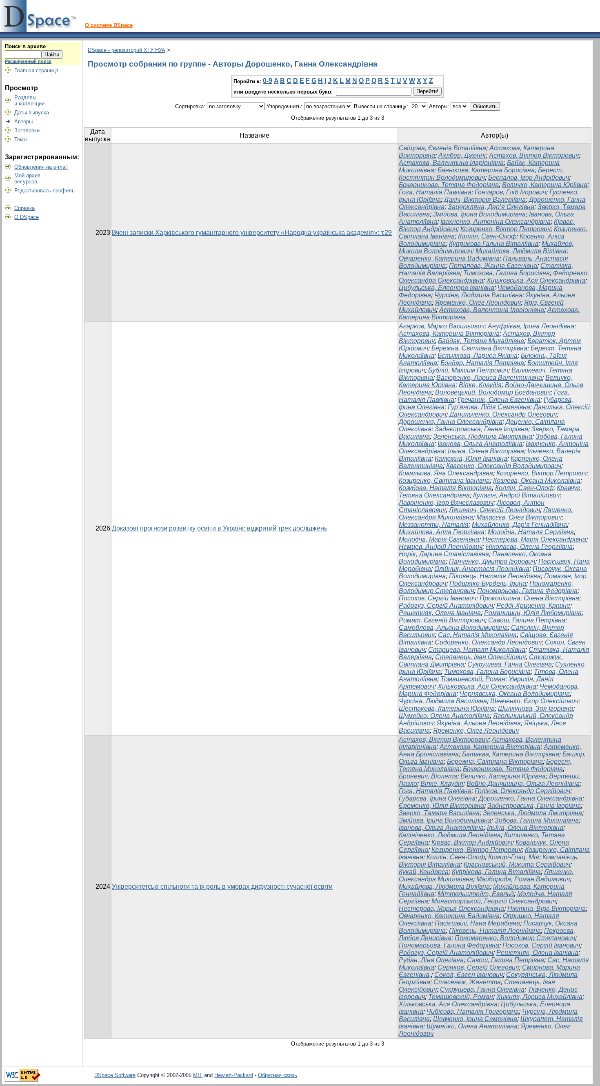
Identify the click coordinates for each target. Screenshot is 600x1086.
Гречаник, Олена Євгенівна (499, 399)
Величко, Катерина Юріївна (544, 184)
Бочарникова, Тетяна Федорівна (449, 184)
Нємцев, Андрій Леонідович (440, 546)
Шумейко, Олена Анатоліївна (444, 715)
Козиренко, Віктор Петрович (505, 228)
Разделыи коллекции (29, 100)
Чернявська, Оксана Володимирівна (515, 693)
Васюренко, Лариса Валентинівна (489, 377)
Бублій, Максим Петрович (468, 370)
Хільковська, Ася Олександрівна (536, 280)
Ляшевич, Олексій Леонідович (494, 509)
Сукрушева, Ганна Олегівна (509, 664)
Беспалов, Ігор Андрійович (528, 177)
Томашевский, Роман (472, 679)
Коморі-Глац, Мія (513, 857)
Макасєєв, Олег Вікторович (519, 517)
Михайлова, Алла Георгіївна (441, 532)
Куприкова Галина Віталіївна (493, 243)
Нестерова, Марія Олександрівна (534, 539)
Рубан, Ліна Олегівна (431, 960)
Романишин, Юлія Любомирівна (533, 612)
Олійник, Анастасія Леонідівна (481, 568)
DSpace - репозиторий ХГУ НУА (126, 50)
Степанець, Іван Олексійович (480, 656)
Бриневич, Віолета (428, 776)
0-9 (267, 80)
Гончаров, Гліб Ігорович (510, 192)
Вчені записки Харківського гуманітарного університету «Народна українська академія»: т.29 (252, 232)
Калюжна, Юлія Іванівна (471, 458)
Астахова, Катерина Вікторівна (449, 333)
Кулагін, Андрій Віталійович (516, 495)
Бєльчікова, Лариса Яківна (478, 355)
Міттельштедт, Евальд (476, 893)
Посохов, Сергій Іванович (437, 598)
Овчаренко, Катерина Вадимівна (449, 258)
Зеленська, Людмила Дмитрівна (482, 436)
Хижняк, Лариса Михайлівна (539, 996)
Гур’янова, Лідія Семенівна (489, 407)
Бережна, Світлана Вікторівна (479, 348)
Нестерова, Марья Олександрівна (451, 908)
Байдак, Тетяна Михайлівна (481, 340)
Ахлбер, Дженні (462, 155)
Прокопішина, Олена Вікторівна (529, 598)
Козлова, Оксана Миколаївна (536, 480)
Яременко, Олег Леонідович (478, 302)
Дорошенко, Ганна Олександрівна (450, 421)
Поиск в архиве (25, 46)
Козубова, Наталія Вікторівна (445, 487)
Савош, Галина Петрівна (526, 620)
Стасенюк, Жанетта (467, 982)
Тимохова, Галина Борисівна (506, 273)
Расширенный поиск (28, 61)
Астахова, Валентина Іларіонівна (451, 162)
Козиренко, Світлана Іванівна (444, 480)
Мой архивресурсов (27, 178)
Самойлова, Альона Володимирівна (453, 627)
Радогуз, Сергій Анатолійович (446, 605)
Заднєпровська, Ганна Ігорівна (481, 429)
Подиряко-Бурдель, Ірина (487, 583)
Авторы (23, 121)
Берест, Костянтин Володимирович (481, 174)
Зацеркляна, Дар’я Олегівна (491, 206)
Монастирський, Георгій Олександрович (493, 901)
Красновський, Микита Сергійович (517, 864)
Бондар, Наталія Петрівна (482, 362)
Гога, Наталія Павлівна (435, 192)
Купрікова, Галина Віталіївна (496, 871)
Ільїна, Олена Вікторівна (486, 451)
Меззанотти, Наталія (434, 524)
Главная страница (36, 70)
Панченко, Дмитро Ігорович (492, 561)
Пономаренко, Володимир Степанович (515, 937)
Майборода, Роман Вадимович (523, 879)
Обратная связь (277, 1075)
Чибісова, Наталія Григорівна (473, 1011)
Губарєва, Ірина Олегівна (437, 798)
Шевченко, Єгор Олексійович (534, 701)
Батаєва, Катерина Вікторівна (510, 754)
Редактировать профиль (44, 190)
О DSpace (26, 217)
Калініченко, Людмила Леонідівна (450, 835)
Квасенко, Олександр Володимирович (503, 465)
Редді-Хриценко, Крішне (533, 605)
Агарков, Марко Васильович (441, 326)
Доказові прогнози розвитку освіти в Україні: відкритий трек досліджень (219, 528)
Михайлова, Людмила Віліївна (521, 251)
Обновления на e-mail (41, 167)
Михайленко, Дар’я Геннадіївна (519, 524)
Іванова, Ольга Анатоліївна (480, 443)
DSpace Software (115, 1075)
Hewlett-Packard (233, 1075)
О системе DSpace (109, 25)
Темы (20, 139)
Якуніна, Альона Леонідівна (479, 723)
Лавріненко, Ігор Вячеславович (446, 502)
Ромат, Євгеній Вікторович (442, 620)
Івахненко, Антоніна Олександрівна (495, 221)
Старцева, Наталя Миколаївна (476, 649)
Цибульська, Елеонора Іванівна (446, 287)
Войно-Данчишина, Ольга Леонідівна (523, 783)
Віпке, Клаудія (480, 384)
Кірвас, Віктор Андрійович (471, 842)
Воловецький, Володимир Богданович (493, 392)
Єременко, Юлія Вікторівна (441, 805)
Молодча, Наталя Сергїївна (531, 532)
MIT (197, 1075)
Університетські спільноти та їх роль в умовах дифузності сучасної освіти (222, 886)
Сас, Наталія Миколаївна (477, 634)
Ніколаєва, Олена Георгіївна (529, 546)
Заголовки (27, 130)
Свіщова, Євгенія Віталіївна (442, 148)
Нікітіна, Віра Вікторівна (546, 908)
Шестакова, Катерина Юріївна (447, 708)
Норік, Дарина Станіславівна (444, 554)
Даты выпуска (31, 112)
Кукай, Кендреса (424, 871)
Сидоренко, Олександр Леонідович (488, 642)
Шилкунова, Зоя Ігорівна (535, 708)
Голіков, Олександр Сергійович (522, 790)
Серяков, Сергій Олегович (478, 967)
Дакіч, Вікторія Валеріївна (485, 199)
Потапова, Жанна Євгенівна (493, 265)
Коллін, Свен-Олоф (487, 236)
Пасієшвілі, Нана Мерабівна (477, 923)
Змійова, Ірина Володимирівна (479, 214)
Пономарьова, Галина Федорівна (527, 590)
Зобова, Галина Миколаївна (537, 820)
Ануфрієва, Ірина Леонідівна (531, 326)
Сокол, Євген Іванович (468, 974)
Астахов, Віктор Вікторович (534, 155)
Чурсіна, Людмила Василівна (478, 295)
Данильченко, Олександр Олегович (503, 414)
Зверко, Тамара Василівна (439, 812)
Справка (24, 208)
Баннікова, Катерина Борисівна (486, 170)
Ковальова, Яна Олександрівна (446, 473)
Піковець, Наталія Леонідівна (495, 576)
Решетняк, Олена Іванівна (440, 612)
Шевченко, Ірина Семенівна (475, 1018)
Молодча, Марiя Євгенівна (439, 539)
